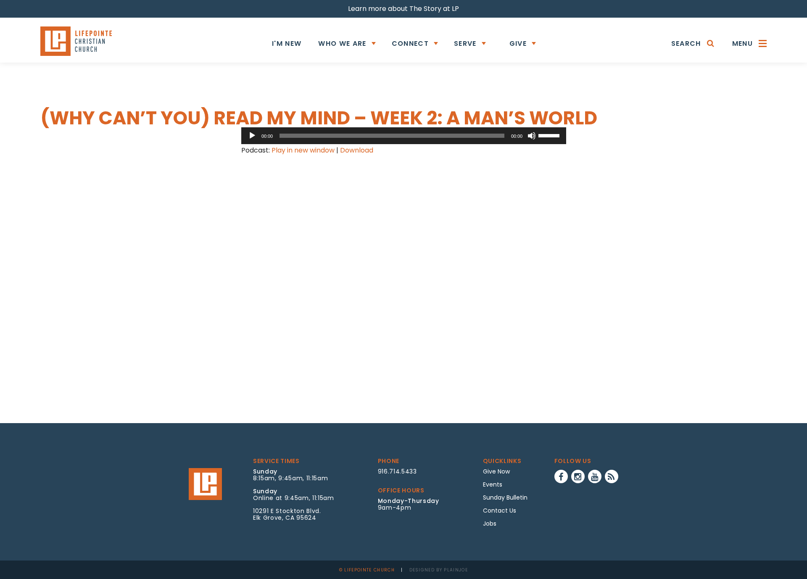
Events (492, 484)
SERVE (465, 43)
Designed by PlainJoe (438, 570)
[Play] (252, 136)
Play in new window (303, 150)
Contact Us (499, 510)
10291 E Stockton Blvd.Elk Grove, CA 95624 (287, 514)
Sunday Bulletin (505, 497)
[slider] (550, 134)
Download (356, 150)
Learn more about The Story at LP (403, 8)
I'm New (286, 43)
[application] (403, 135)
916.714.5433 (397, 471)
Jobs (489, 523)
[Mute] (531, 136)
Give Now (496, 471)
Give (518, 43)
